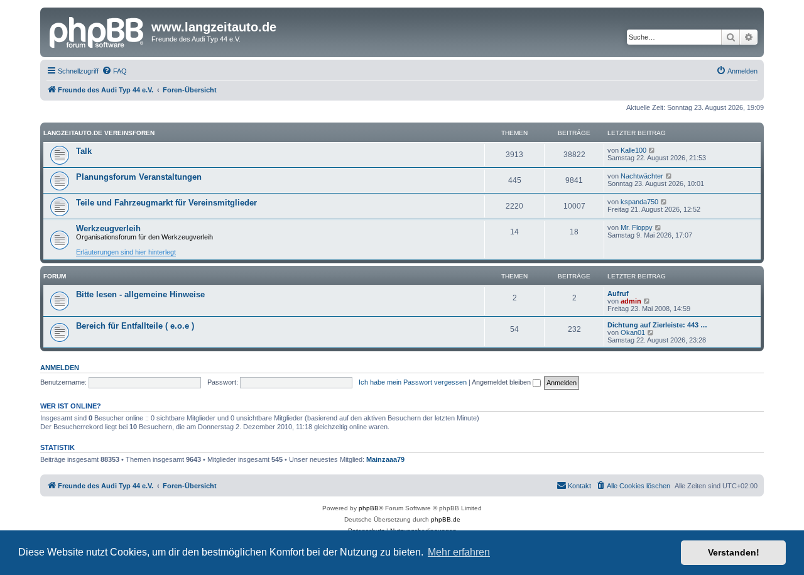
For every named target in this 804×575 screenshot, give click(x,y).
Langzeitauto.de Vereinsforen (99, 132)
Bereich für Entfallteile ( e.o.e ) (135, 326)
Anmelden (59, 367)
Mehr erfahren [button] (459, 552)
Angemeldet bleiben (502, 382)
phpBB (369, 508)
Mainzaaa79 (385, 459)
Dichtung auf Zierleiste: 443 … (657, 325)
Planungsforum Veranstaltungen (139, 177)
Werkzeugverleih (108, 228)
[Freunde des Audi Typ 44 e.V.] (97, 31)
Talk (84, 151)
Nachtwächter (642, 176)
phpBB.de (445, 519)
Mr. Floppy (637, 227)
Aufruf (618, 293)
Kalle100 (633, 150)
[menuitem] (114, 71)
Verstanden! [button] (733, 552)
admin (631, 301)
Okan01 (633, 332)
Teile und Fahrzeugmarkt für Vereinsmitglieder (166, 202)
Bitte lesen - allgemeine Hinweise (140, 294)
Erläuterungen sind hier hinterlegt (126, 252)
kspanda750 (639, 201)
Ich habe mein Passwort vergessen (413, 382)
